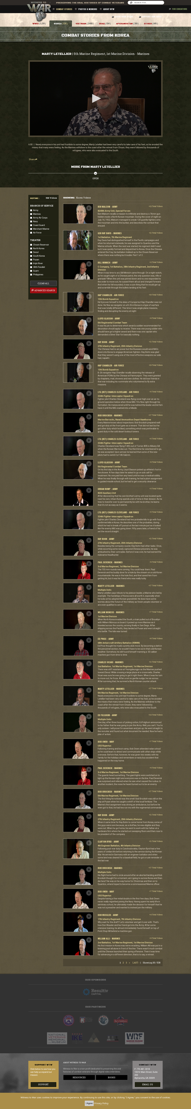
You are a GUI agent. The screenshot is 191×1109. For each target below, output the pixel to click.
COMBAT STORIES (64, 9)
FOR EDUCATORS (179, 8)
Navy (35, 221)
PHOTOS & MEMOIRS (87, 9)
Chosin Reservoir (41, 245)
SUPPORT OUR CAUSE (152, 16)
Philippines (38, 274)
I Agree (89, 1103)
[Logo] (153, 69)
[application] (95, 99)
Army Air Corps (40, 218)
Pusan (36, 259)
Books (111, 1077)
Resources (79, 1077)
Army (35, 210)
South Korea (39, 256)
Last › (136, 962)
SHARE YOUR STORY (124, 16)
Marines (37, 214)
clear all (43, 283)
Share (32, 159)
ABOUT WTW (108, 9)
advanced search (44, 290)
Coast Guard (39, 225)
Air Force (37, 232)
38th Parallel (39, 267)
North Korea (38, 248)
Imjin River (38, 263)
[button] (95, 98)
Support (43, 1084)
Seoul (35, 252)
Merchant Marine (41, 229)
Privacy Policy (101, 1103)
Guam (36, 271)
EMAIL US (147, 1084)
